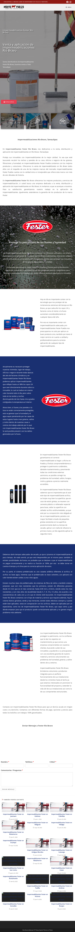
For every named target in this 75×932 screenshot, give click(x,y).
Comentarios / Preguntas (12, 770)
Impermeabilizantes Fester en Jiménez (61, 887)
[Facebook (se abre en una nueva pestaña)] (67, 2)
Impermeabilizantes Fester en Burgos (61, 905)
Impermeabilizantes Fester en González (13, 905)
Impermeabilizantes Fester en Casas (61, 869)
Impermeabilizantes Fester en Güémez (37, 815)
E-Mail (53, 762)
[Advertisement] (19, 85)
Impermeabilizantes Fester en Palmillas (61, 815)
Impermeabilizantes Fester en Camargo (61, 851)
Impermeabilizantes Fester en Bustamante (13, 877)
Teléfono (29, 762)
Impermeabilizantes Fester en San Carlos (13, 869)
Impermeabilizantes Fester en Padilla (37, 887)
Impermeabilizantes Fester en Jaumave (13, 815)
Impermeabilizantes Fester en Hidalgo (61, 824)
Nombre (5, 762)
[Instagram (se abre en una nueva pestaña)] (70, 2)
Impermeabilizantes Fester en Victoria (37, 895)
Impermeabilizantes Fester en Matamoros (13, 833)
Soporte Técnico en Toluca (46, 930)
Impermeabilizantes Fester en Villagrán (37, 824)
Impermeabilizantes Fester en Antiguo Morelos (37, 851)
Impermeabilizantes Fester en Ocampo (13, 842)
